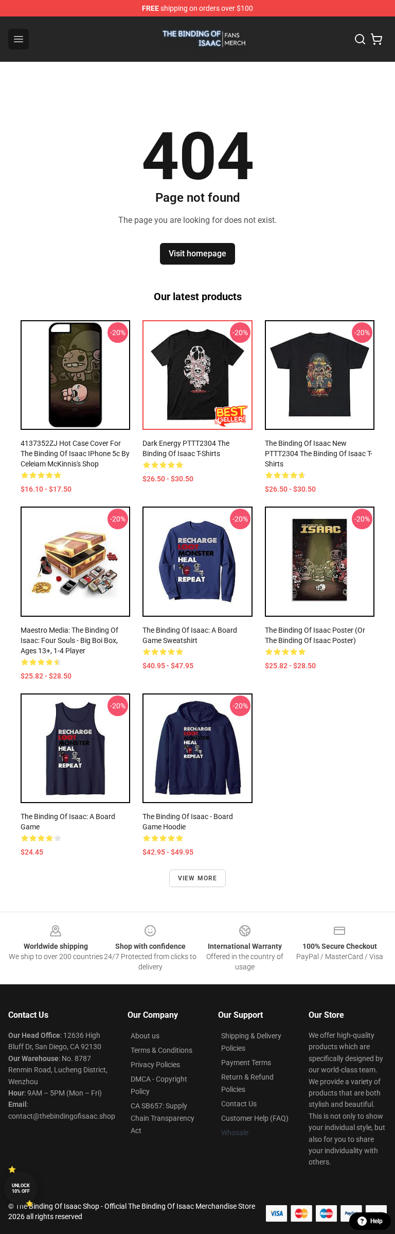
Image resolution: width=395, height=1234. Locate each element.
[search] (360, 39)
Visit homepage (197, 253)
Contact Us (239, 1104)
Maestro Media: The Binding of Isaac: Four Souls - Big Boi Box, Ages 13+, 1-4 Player (69, 640)
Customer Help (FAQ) (255, 1118)
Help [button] (376, 1221)
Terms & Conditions (161, 1050)
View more (198, 878)
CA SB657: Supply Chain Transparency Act (162, 1118)
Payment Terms (246, 1062)
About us (145, 1036)
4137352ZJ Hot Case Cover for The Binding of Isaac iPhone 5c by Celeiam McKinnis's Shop (75, 453)
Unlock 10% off (21, 1188)
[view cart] (376, 39)
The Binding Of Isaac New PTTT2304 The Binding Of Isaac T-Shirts (318, 453)
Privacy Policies (155, 1065)
